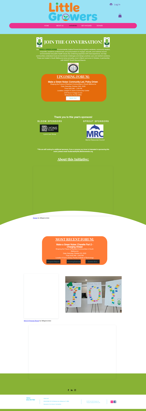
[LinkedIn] (72, 390)
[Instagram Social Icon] (112, 402)
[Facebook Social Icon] (115, 402)
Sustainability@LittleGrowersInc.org (80, 151)
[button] (120, 15)
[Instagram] (75, 390)
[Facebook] (68, 390)
